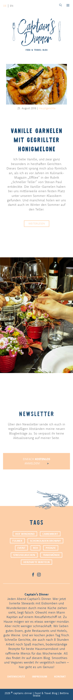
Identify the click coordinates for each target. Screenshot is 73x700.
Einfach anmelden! (36, 461)
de (4, 5)
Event (21, 547)
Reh (35, 547)
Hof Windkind (25, 533)
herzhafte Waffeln (36, 562)
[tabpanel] (36, 315)
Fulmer (17, 540)
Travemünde (51, 555)
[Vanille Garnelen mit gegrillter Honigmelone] (36, 85)
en (11, 5)
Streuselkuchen (24, 555)
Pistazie (51, 547)
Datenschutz (16, 676)
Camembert (50, 533)
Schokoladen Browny (45, 540)
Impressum (39, 676)
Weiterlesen (36, 223)
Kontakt (60, 676)
